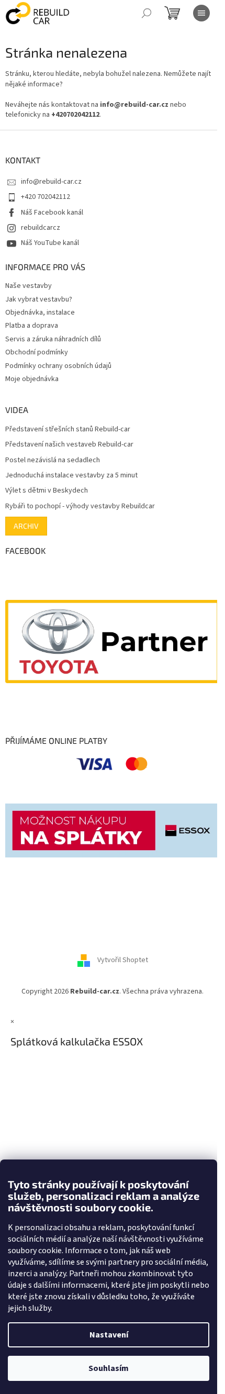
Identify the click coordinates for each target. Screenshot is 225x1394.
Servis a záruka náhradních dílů (53, 339)
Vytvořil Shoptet (122, 960)
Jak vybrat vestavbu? (38, 299)
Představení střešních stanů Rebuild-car (67, 429)
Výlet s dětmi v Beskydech (46, 491)
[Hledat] (146, 13)
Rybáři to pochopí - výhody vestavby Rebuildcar (80, 506)
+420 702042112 (45, 197)
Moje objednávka (32, 379)
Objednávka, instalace (40, 312)
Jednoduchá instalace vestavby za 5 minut (71, 476)
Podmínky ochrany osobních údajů (58, 366)
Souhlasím (108, 1368)
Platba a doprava (31, 325)
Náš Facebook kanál (52, 212)
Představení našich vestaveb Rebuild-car (69, 445)
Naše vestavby (28, 286)
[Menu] (201, 13)
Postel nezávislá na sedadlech (52, 460)
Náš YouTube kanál (50, 243)
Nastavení (108, 1335)
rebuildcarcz (40, 227)
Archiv (26, 525)
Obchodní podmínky (36, 352)
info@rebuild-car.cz (51, 181)
